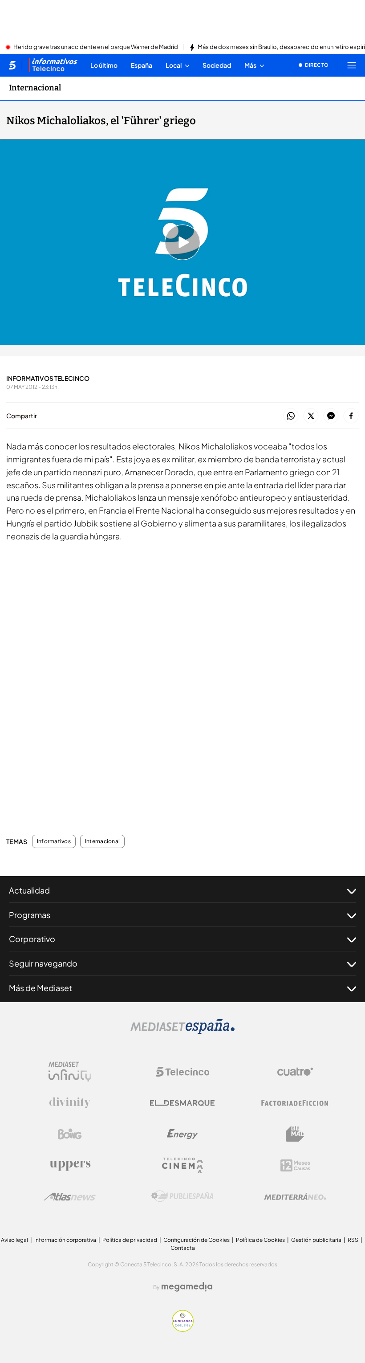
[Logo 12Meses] (295, 1165)
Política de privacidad (129, 1239)
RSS (353, 1239)
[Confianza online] (183, 1329)
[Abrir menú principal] (351, 65)
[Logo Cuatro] (295, 1072)
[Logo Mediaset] (182, 1032)
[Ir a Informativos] (52, 65)
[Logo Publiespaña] (182, 1196)
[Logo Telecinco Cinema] (182, 1165)
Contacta (182, 1248)
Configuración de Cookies (196, 1239)
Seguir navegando (43, 963)
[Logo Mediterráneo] (295, 1196)
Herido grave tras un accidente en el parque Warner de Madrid (95, 47)
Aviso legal (14, 1239)
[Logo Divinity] (69, 1103)
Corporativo (32, 939)
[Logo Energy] (182, 1134)
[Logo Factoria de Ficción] (295, 1103)
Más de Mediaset (40, 988)
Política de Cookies (260, 1239)
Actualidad (29, 890)
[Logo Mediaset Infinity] (70, 1072)
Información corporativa (65, 1239)
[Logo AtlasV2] (70, 1196)
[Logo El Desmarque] (182, 1103)
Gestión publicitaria (316, 1239)
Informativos (54, 841)
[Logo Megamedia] (187, 1287)
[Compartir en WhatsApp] (291, 416)
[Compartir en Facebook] (351, 416)
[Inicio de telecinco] (12, 65)
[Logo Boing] (70, 1134)
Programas (29, 915)
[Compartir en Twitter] (311, 416)
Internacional (35, 88)
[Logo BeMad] (295, 1134)
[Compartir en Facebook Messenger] (331, 416)
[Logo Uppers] (70, 1165)
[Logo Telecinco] (182, 1072)
